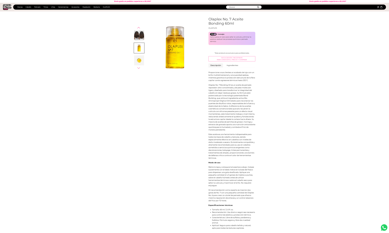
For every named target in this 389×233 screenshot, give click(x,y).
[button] (138, 28)
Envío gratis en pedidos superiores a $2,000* (126, 1)
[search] (243, 7)
